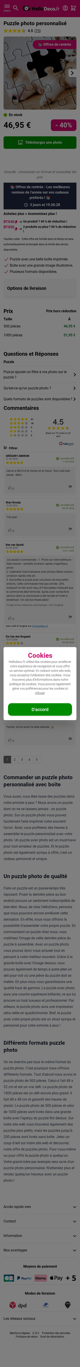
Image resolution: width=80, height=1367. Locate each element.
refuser (40, 693)
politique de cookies (22, 684)
